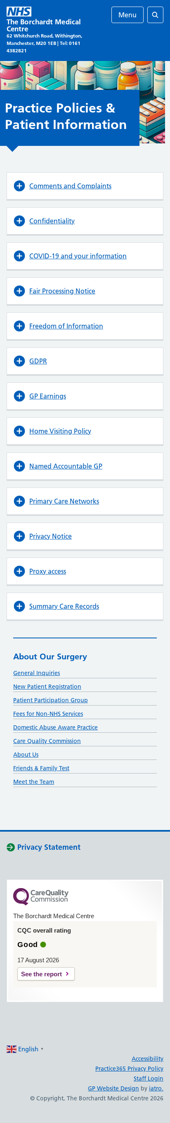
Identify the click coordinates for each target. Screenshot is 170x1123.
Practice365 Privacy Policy (129, 1068)
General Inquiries (36, 673)
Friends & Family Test (41, 768)
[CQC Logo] (40, 903)
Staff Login (148, 1078)
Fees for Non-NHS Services (48, 713)
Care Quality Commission (47, 741)
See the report (41, 974)
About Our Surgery (50, 656)
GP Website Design (113, 1088)
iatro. (156, 1088)
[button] (85, 186)
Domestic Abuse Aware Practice (55, 727)
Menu (127, 15)
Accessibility (147, 1058)
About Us (25, 754)
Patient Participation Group (50, 700)
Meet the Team (33, 781)
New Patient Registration (47, 686)
